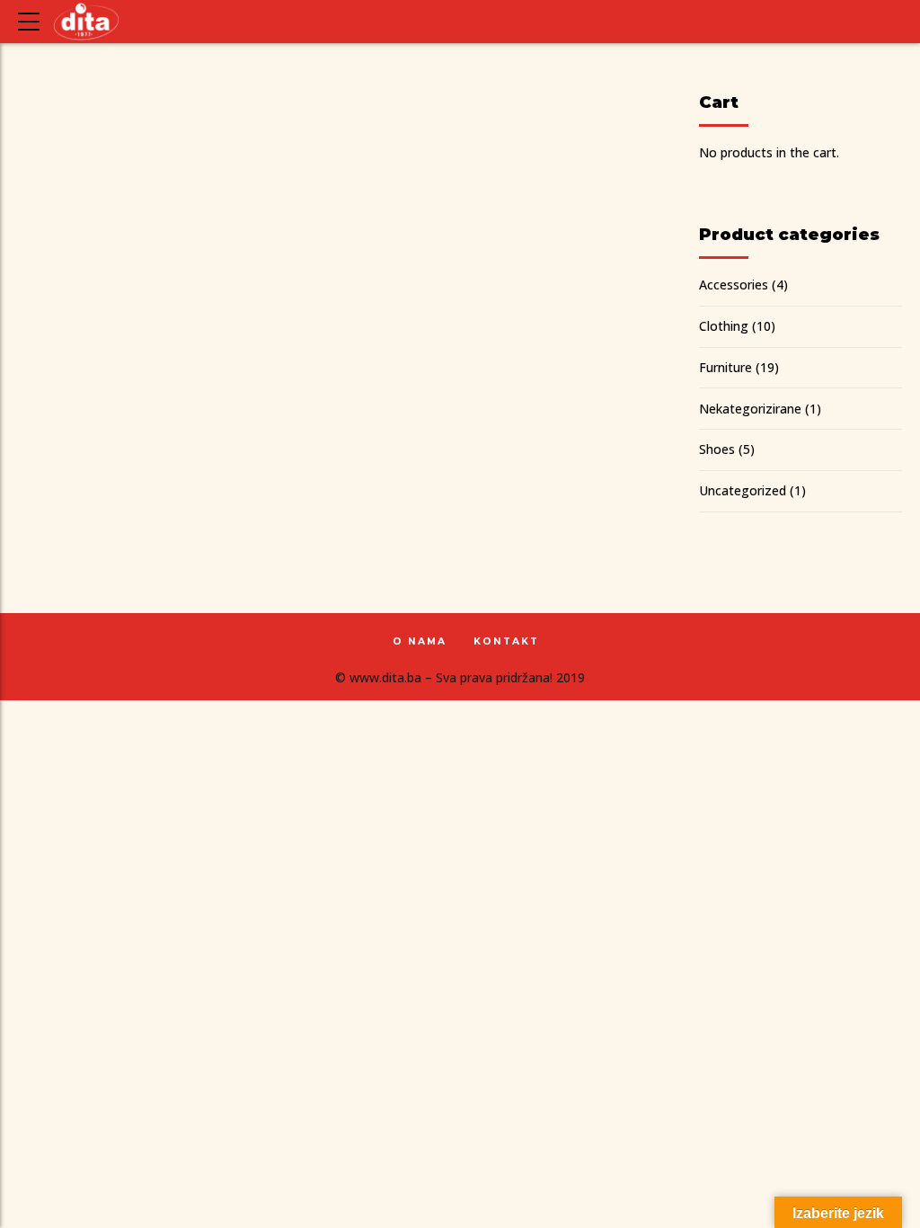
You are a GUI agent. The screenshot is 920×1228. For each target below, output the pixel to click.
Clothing (723, 325)
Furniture (725, 367)
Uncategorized (742, 490)
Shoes (717, 449)
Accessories (733, 284)
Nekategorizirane (750, 408)
